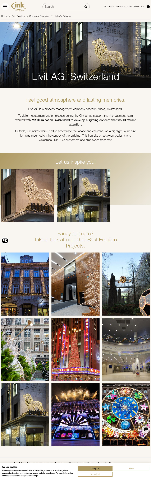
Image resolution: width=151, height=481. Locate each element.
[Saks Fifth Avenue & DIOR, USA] (126, 414)
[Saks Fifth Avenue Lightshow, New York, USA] (75, 414)
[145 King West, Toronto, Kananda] (75, 284)
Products (109, 6)
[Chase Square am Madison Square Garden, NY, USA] (126, 349)
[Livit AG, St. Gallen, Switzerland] (25, 414)
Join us (119, 6)
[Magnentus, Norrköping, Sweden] (25, 284)
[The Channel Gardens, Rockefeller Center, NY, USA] (25, 349)
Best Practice (18, 16)
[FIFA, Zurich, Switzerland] (126, 284)
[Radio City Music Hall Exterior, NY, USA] (75, 349)
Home (4, 16)
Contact (128, 6)
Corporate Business (39, 16)
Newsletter (139, 6)
